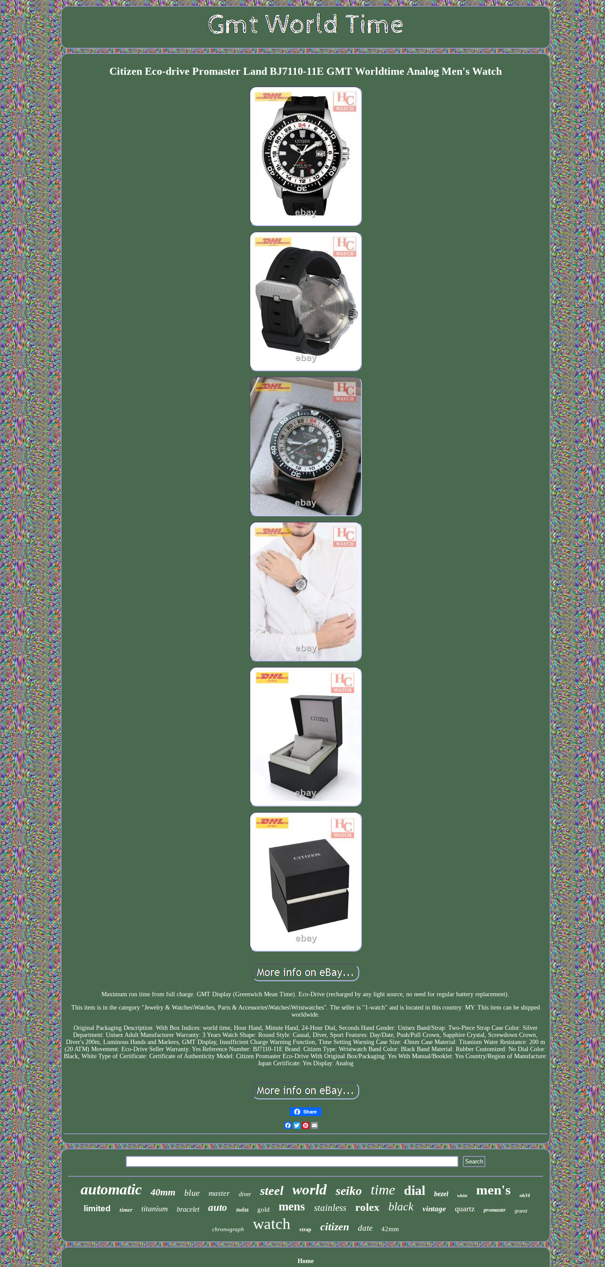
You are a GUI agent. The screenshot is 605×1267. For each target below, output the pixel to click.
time (383, 1190)
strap (305, 1229)
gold (263, 1209)
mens (292, 1206)
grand (521, 1210)
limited (97, 1208)
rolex (367, 1207)
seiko (349, 1191)
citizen (334, 1226)
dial (414, 1190)
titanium (154, 1208)
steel (271, 1190)
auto (217, 1207)
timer (126, 1209)
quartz (465, 1208)
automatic (111, 1189)
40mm (163, 1192)
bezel (441, 1194)
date (365, 1227)
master (219, 1193)
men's (493, 1190)
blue (192, 1193)
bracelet (188, 1209)
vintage (434, 1209)
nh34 (525, 1195)
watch (272, 1223)
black (401, 1206)
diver (245, 1194)
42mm (390, 1228)
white (462, 1195)
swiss (242, 1209)
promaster (495, 1210)
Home (306, 1261)
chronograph (228, 1229)
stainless (330, 1207)
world (309, 1190)
